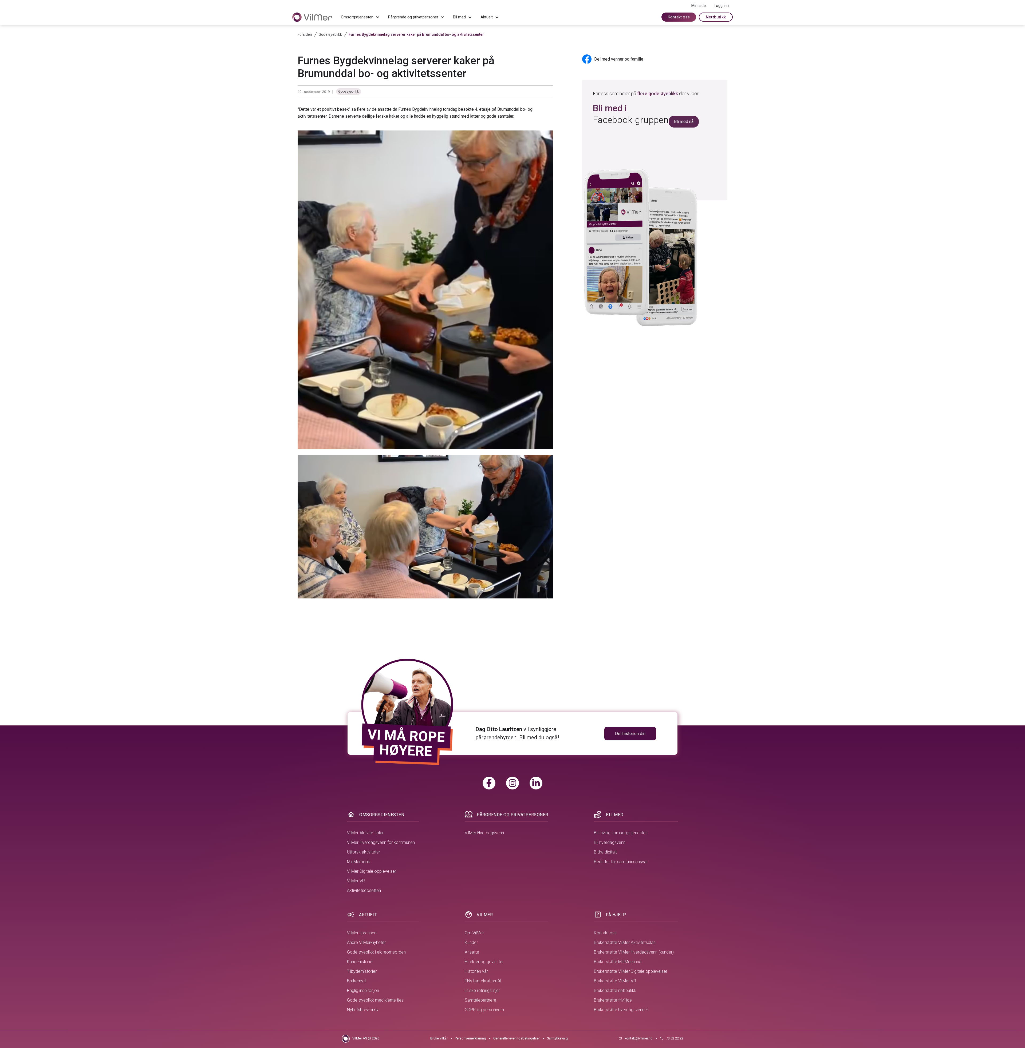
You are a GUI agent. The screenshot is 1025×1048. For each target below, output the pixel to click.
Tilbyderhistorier (362, 971)
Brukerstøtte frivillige (613, 1000)
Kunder (471, 942)
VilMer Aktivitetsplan (365, 832)
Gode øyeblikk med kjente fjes (375, 1000)
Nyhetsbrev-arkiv (363, 1009)
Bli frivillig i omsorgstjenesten (621, 832)
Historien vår (476, 971)
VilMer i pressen (361, 932)
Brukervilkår (439, 1038)
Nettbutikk (716, 17)
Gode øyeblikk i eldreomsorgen (376, 952)
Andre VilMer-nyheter (366, 942)
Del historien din (630, 733)
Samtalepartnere (480, 1000)
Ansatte (472, 952)
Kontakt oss (679, 17)
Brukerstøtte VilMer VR (615, 980)
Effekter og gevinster (484, 961)
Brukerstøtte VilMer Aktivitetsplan (625, 942)
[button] (360, 17)
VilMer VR (356, 880)
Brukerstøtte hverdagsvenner (621, 1009)
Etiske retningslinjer (482, 990)
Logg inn (721, 5)
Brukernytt (356, 980)
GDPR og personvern (484, 1009)
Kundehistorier (360, 961)
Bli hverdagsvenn (609, 842)
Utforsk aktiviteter (363, 852)
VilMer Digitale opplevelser (371, 871)
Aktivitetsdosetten (364, 890)
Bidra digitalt (605, 852)
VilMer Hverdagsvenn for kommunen (381, 842)
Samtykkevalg (557, 1038)
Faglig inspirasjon (363, 990)
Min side (698, 5)
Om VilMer (474, 932)
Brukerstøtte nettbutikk (615, 990)
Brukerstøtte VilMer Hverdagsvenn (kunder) (634, 952)
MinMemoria (358, 861)
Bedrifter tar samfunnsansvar (621, 861)
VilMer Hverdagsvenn (484, 832)
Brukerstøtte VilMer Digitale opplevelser (630, 971)
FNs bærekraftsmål (483, 980)
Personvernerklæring (470, 1038)
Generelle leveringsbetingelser (516, 1038)
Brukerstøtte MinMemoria (617, 961)
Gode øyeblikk (348, 91)
